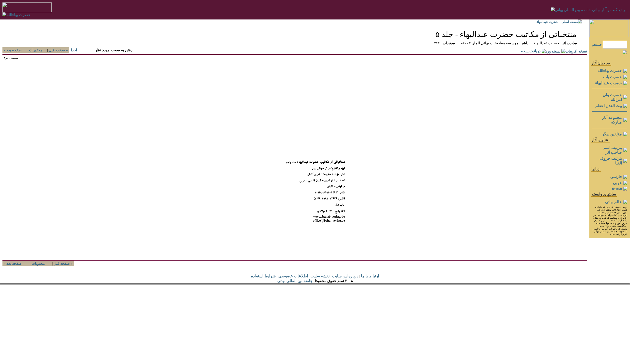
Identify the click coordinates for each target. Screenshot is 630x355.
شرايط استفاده (263, 276)
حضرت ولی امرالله (612, 97)
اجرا (74, 50)
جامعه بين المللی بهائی (295, 281)
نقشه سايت (320, 276)
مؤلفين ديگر (612, 134)
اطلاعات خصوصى (293, 276)
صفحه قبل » (59, 50)
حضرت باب (612, 77)
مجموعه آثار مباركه (612, 119)
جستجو (597, 44)
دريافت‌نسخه (531, 51)
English (617, 188)
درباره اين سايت (345, 276)
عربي (617, 183)
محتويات (35, 50)
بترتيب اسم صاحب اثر (612, 149)
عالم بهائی (613, 202)
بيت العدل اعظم (608, 106)
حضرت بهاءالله (610, 71)
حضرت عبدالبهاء (547, 22)
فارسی (616, 177)
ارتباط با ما (370, 276)
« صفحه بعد (12, 50)
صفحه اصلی (570, 22)
